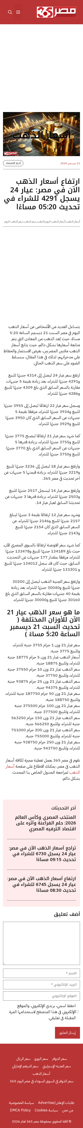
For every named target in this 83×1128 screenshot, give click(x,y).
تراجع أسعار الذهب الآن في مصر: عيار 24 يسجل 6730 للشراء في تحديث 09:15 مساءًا (42, 854)
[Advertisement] (41, 69)
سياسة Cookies (46, 1110)
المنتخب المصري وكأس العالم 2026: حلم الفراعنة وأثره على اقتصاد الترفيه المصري (45, 823)
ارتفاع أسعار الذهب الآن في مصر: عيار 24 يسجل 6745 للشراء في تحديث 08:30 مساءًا (41, 884)
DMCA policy (20, 1110)
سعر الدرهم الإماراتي (25, 1066)
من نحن (67, 1110)
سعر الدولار (59, 1058)
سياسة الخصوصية (21, 1102)
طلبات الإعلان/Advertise (56, 1102)
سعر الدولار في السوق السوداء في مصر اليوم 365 (42, 1081)
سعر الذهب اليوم (13, 221)
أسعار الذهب (73, 221)
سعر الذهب (30, 221)
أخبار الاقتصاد (13, 163)
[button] (10, 12)
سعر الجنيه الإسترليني (57, 1066)
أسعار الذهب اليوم (55, 221)
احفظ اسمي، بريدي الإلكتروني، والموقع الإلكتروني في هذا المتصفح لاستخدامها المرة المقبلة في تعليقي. (42, 1012)
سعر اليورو (41, 1058)
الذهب (41, 221)
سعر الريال (23, 1058)
